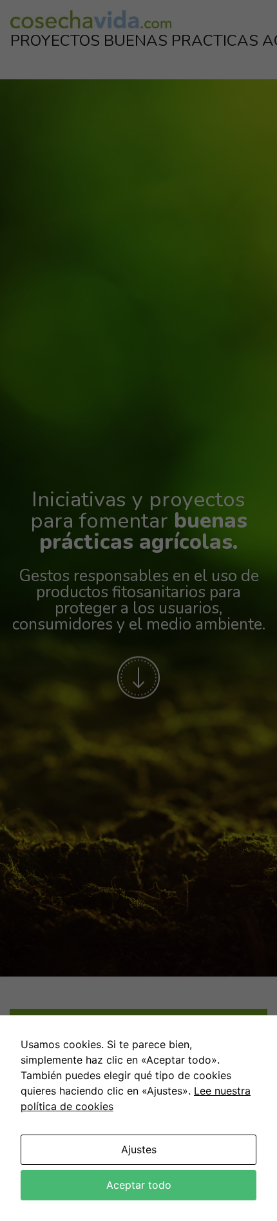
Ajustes (139, 1149)
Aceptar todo (138, 1184)
